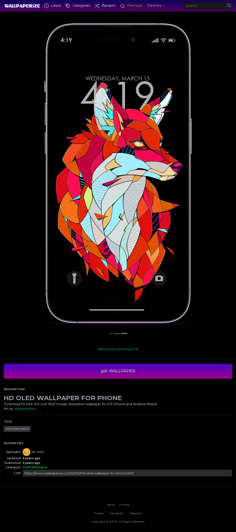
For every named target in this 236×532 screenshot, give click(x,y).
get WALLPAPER (118, 371)
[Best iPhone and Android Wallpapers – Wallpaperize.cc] (22, 6)
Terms (111, 504)
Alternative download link (118, 349)
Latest (56, 5)
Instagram (117, 513)
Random (109, 5)
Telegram (136, 513)
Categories (81, 5)
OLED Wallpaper (17, 428)
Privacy (124, 504)
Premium (135, 5)
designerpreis (25, 409)
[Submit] (229, 6)
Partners (154, 5)
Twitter (99, 513)
